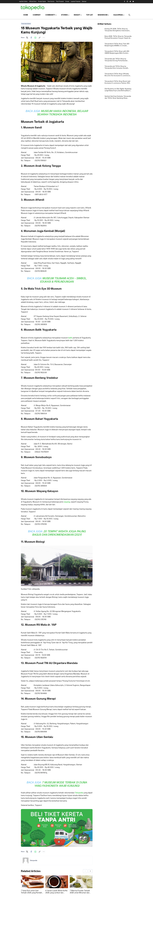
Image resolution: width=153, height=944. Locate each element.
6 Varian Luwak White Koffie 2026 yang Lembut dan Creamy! (56, 892)
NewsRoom (102, 15)
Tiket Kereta (50, 1)
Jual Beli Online (23, 1)
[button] (27, 37)
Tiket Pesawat (60, 1)
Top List (89, 15)
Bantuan (84, 1)
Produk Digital (42, 1)
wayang (67, 502)
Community (50, 15)
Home (25, 15)
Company (37, 15)
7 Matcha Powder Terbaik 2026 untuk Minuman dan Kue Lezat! (80, 892)
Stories (64, 15)
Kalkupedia (118, 15)
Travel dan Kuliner (26, 23)
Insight (77, 15)
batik (70, 338)
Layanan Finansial (75, 1)
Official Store (32, 1)
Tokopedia (79, 793)
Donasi (67, 1)
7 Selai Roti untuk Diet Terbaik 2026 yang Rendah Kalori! (31, 892)
